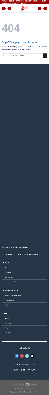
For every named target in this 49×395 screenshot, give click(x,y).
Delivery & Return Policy (13, 295)
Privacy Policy (9, 300)
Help (6, 268)
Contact (7, 332)
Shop (6, 328)
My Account (9, 323)
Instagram (29, 388)
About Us (8, 272)
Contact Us (9, 277)
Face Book (19, 388)
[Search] (9, 8)
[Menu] (4, 8)
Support (7, 305)
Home (7, 318)
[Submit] (45, 55)
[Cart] (45, 8)
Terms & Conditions (12, 282)
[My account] (39, 8)
